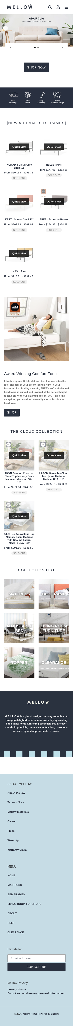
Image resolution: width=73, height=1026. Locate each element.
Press (11, 830)
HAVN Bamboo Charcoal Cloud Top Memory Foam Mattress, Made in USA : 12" (19, 478)
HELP (10, 922)
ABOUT (12, 913)
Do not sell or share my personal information (36, 993)
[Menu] (66, 7)
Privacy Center (16, 988)
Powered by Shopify (48, 1014)
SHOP (12, 412)
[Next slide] (62, 47)
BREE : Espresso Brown (54, 219)
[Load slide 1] (35, 48)
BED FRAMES (16, 894)
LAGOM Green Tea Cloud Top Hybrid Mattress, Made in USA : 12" (53, 476)
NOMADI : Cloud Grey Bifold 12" (19, 166)
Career (11, 821)
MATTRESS (14, 884)
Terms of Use (15, 802)
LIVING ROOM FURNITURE (24, 903)
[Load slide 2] (38, 48)
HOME (11, 875)
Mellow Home (30, 1014)
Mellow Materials (18, 811)
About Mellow (16, 792)
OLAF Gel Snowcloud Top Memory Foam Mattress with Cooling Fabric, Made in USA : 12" (19, 538)
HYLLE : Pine (54, 164)
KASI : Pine (19, 271)
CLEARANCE (15, 932)
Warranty (13, 840)
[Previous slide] (10, 47)
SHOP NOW (36, 67)
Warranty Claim (17, 849)
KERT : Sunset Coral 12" (19, 219)
